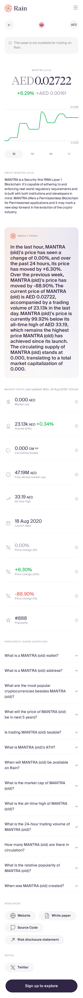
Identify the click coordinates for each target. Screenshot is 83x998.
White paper (61, 915)
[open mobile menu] (75, 8)
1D (13, 154)
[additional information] (76, 402)
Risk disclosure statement (38, 940)
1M (51, 154)
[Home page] (16, 8)
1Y (69, 154)
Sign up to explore (41, 986)
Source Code (28, 927)
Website (24, 915)
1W (32, 154)
